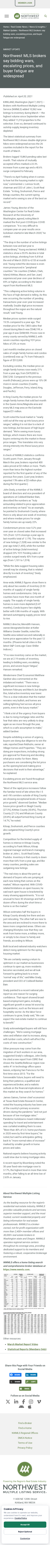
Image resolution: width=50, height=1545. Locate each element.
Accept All (25, 1524)
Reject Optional (25, 1531)
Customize (25, 1538)
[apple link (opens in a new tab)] (29, 1407)
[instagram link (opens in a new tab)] (32, 1402)
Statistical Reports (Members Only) (27, 1349)
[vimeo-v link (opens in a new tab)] (40, 1402)
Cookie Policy (21, 1518)
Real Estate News (19, 27)
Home (6, 27)
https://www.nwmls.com (16, 1269)
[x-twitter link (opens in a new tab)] (10, 1402)
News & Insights (37, 27)
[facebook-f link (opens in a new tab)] (25, 1402)
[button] (45, 16)
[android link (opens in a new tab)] (23, 1407)
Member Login (25, 3)
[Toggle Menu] (7, 16)
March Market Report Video (22, 1344)
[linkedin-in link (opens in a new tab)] (18, 1402)
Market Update (10, 30)
